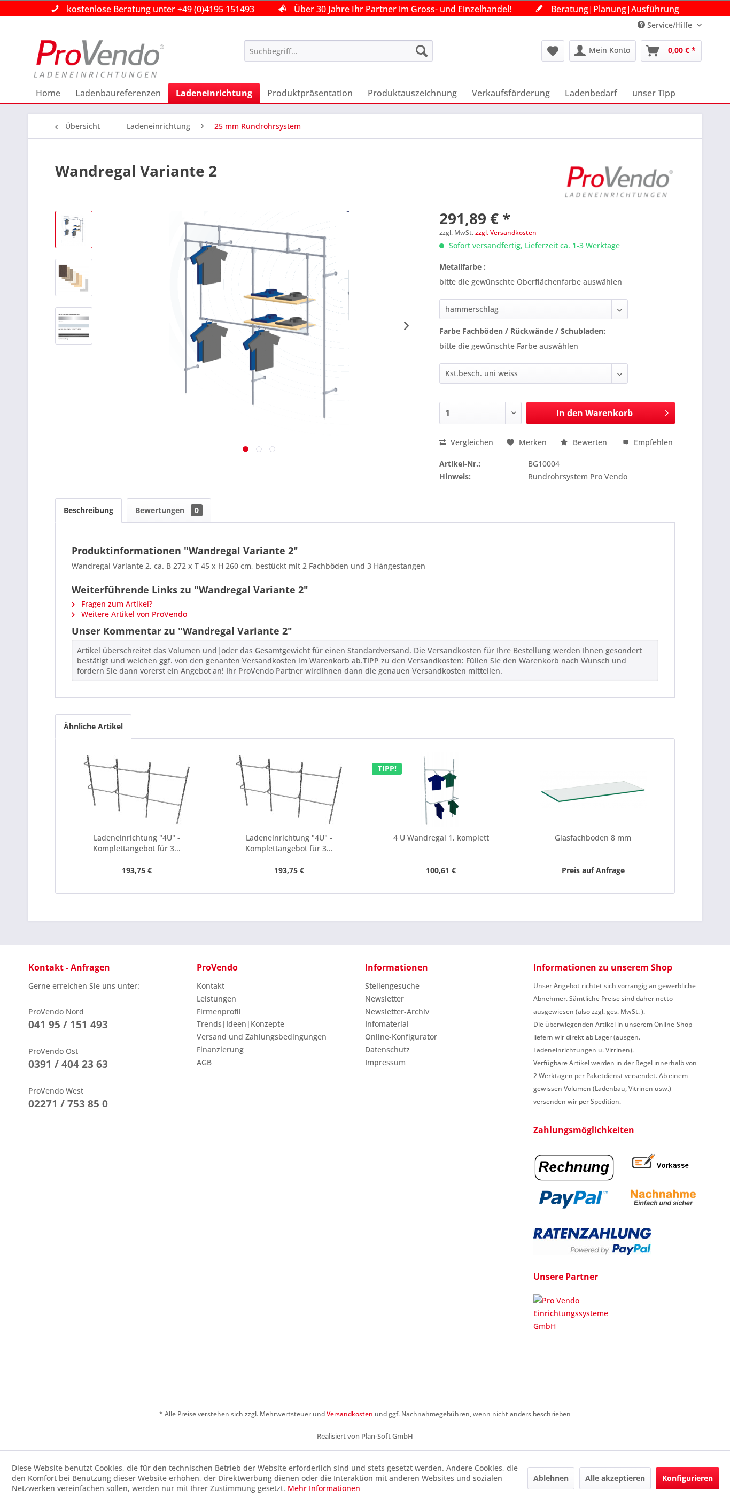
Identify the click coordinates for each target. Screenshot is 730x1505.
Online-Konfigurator (401, 1037)
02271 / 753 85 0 (68, 1104)
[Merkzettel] (552, 51)
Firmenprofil (219, 1011)
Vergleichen (470, 442)
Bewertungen (167, 510)
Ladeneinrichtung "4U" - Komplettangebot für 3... (137, 842)
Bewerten (590, 442)
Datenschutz (387, 1049)
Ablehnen (551, 1478)
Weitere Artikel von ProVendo (133, 614)
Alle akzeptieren (615, 1478)
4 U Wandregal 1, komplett (441, 837)
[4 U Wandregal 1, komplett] (441, 789)
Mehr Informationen (324, 1488)
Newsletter (384, 999)
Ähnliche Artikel (93, 726)
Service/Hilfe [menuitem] (669, 25)
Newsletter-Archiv (397, 1011)
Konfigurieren (687, 1478)
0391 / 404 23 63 (68, 1064)
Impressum (385, 1062)
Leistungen (216, 999)
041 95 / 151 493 (68, 1025)
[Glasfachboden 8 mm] (593, 789)
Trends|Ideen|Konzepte (240, 1024)
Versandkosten (350, 1413)
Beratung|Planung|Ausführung (615, 9)
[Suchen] (421, 51)
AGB (204, 1062)
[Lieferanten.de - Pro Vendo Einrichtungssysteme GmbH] (617, 1334)
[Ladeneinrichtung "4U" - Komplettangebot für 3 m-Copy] (137, 789)
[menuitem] (338, 51)
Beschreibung (88, 510)
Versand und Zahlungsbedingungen (262, 1037)
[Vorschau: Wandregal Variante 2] (73, 229)
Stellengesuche (392, 986)
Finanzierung (220, 1049)
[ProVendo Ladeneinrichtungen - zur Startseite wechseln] (99, 59)
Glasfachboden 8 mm (593, 837)
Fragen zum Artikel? (115, 604)
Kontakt (210, 986)
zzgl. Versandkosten (506, 232)
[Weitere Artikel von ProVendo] (619, 181)
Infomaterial (387, 1024)
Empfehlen (652, 442)
